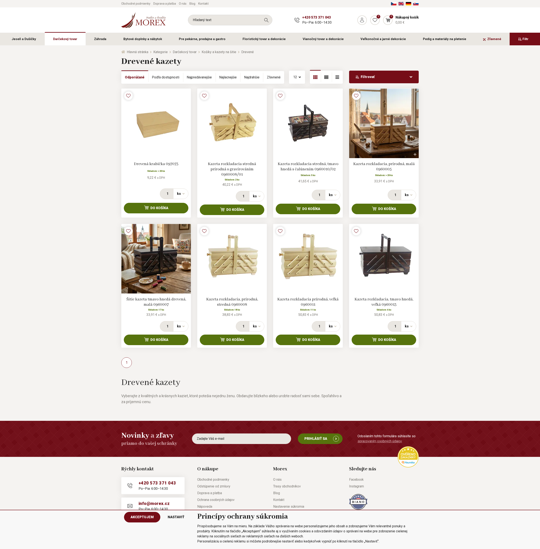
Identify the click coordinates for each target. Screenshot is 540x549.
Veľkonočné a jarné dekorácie (383, 39)
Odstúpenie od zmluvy (213, 486)
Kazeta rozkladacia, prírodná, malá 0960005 (384, 166)
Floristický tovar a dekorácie (264, 39)
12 (295, 77)
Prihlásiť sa (315, 439)
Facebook (356, 480)
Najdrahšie (251, 77)
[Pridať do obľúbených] (128, 96)
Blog (192, 3)
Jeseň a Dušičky (24, 39)
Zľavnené (494, 39)
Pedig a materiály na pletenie (444, 39)
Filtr (525, 39)
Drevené (247, 52)
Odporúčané (134, 77)
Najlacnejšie (228, 77)
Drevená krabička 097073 (156, 164)
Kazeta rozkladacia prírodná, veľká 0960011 (308, 302)
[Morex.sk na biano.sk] (358, 502)
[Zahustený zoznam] (337, 77)
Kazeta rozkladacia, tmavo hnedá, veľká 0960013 (384, 302)
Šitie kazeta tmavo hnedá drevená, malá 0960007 (156, 302)
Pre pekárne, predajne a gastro (202, 39)
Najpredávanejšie (199, 77)
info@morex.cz (154, 503)
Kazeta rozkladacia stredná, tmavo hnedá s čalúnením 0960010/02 (308, 166)
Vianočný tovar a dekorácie (323, 39)
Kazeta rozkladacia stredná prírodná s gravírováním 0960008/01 (232, 169)
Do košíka (159, 208)
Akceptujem (142, 517)
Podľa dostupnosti (165, 77)
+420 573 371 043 (316, 17)
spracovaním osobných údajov (380, 441)
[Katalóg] (315, 77)
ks (179, 194)
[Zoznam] (326, 77)
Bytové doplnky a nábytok (142, 39)
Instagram (356, 486)
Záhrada (100, 39)
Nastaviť (176, 517)
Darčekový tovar (65, 39)
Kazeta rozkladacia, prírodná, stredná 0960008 (232, 302)
